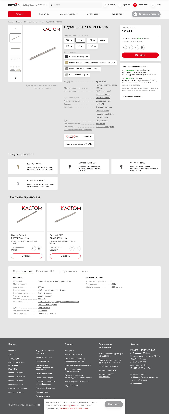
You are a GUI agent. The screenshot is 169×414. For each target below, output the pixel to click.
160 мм (99, 88)
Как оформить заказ (74, 355)
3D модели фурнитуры (108, 366)
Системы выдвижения (17, 389)
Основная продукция (105, 127)
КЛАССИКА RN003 (36, 180)
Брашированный (103, 101)
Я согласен (113, 404)
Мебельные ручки (16, 373)
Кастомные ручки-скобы (106, 85)
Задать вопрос (71, 386)
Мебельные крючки (16, 377)
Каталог (19, 14)
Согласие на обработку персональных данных (75, 360)
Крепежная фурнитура (45, 388)
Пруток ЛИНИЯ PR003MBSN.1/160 (20, 237)
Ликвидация (13, 359)
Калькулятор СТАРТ (107, 370)
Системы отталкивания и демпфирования (46, 383)
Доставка (129, 78)
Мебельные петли (16, 393)
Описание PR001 (46, 271)
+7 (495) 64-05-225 (138, 362)
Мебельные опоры (16, 381)
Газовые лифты (42, 361)
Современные (102, 121)
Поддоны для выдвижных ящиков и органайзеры (45, 367)
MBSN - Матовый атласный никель (53, 290)
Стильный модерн (104, 107)
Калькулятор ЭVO (106, 374)
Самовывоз (129, 70)
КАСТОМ (100, 104)
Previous (15, 29)
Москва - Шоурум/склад (142, 350)
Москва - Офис (137, 374)
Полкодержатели (15, 385)
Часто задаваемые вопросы (77, 382)
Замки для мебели (44, 374)
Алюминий (100, 124)
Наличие (85, 271)
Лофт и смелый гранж (47, 305)
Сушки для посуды (44, 357)
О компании (92, 14)
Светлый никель (103, 98)
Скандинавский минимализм (67, 302)
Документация (68, 271)
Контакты (117, 14)
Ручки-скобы (101, 82)
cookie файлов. (69, 406)
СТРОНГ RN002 (137, 163)
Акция (10, 355)
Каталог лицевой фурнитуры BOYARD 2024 (111, 355)
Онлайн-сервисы (67, 14)
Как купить (44, 14)
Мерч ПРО (12, 369)
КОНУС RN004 (34, 164)
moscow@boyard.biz (138, 365)
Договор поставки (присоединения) (73, 370)
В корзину (140, 55)
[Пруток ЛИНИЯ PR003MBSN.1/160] (26, 232)
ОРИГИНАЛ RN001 (87, 163)
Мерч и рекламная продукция (16, 364)
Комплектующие (43, 396)
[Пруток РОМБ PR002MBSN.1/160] (65, 232)
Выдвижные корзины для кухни (45, 352)
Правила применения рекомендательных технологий (78, 377)
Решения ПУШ (42, 392)
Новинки (12, 351)
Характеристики (22, 271)
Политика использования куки (78, 365)
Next (15, 78)
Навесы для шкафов (44, 378)
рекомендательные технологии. (73, 409)
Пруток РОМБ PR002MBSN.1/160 (58, 237)
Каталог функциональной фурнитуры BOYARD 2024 (110, 361)
